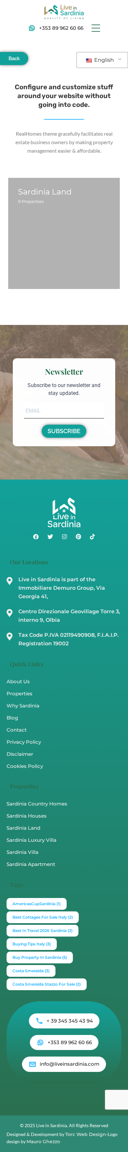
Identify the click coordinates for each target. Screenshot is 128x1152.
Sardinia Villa (22, 852)
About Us (18, 681)
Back (14, 58)
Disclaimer (20, 754)
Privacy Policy (24, 742)
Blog (12, 718)
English (103, 60)
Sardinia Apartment (31, 864)
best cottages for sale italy (42, 917)
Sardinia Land (23, 828)
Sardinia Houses (27, 816)
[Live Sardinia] (64, 11)
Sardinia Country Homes (37, 804)
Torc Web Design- (86, 1134)
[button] (96, 28)
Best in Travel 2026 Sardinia (42, 930)
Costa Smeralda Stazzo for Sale (46, 984)
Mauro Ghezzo (43, 1141)
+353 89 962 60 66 (61, 28)
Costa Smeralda (31, 970)
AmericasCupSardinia (36, 903)
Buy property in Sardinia (39, 957)
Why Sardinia (23, 706)
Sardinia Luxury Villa (31, 840)
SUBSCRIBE (64, 431)
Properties (19, 693)
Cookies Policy (25, 766)
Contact (17, 730)
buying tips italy (31, 943)
